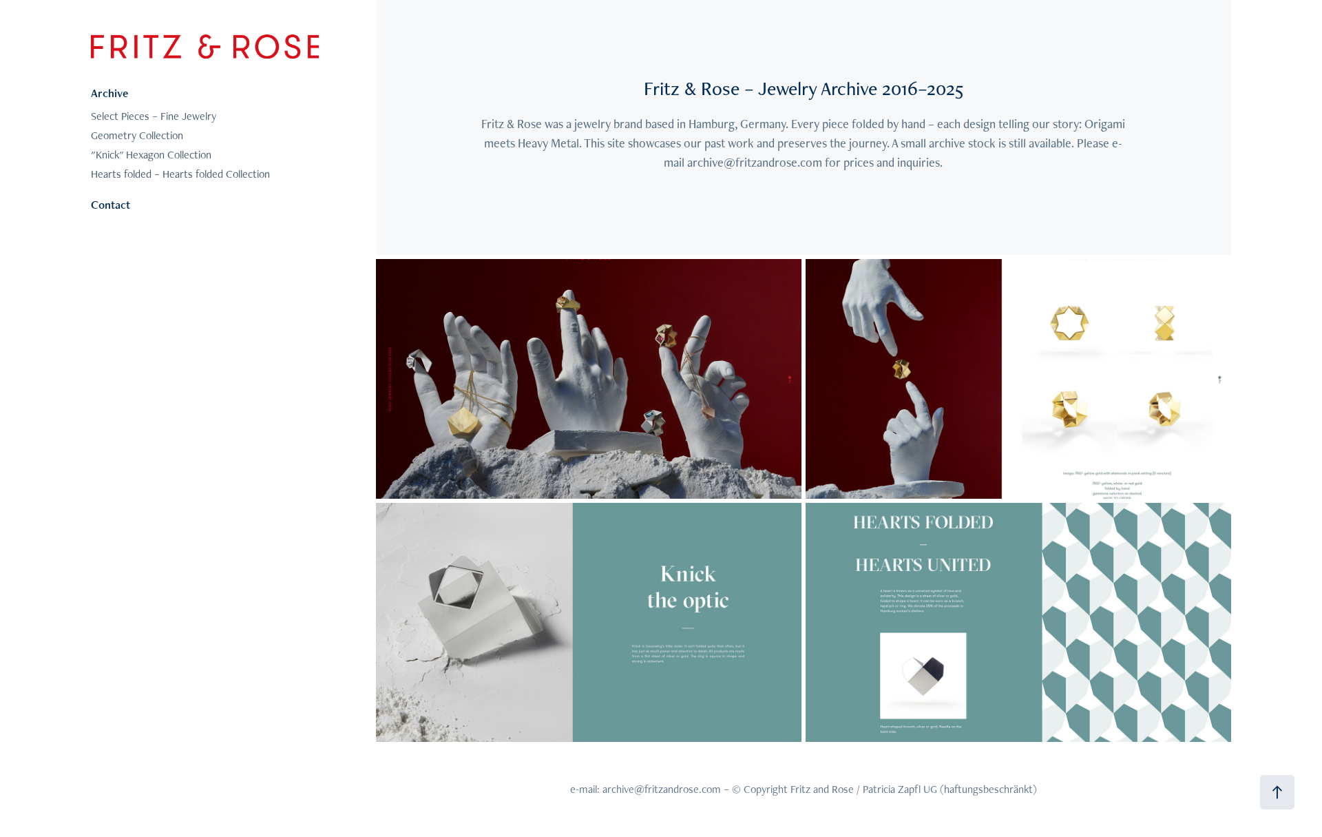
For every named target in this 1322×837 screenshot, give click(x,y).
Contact (110, 204)
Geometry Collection (137, 135)
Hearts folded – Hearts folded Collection (180, 174)
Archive (109, 93)
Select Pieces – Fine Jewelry (153, 116)
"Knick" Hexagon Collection (151, 154)
